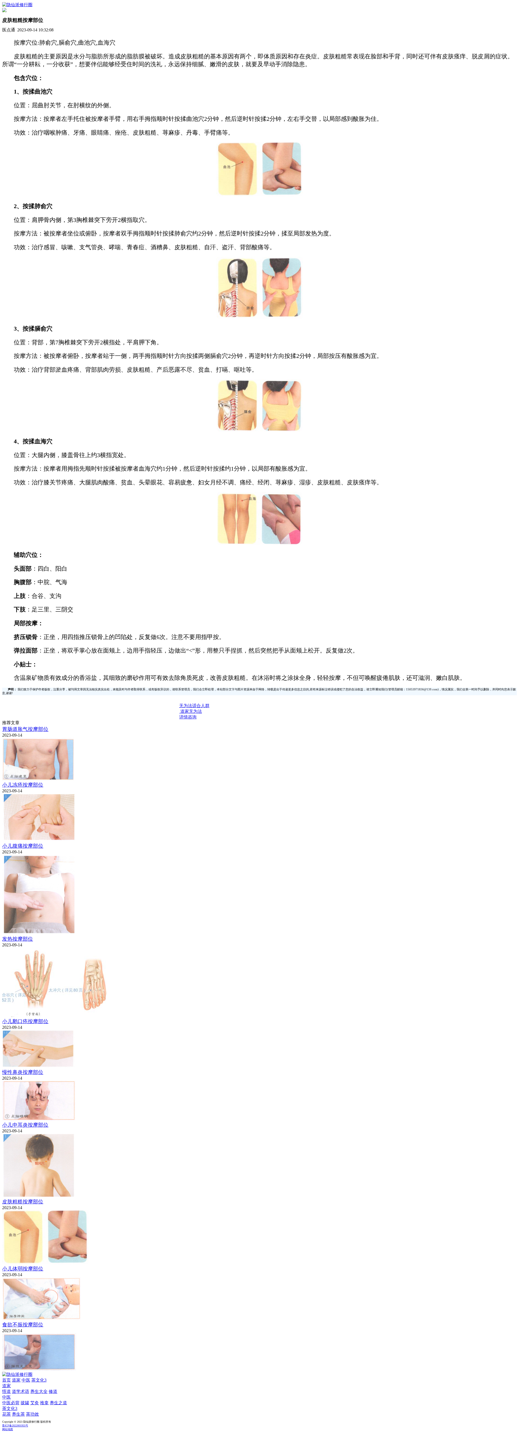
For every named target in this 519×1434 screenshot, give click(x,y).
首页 (6, 1380)
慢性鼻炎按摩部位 (22, 1072)
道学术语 (20, 1391)
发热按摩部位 (17, 939)
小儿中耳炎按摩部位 (25, 1125)
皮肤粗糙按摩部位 (22, 1202)
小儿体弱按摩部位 (22, 1269)
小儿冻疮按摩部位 (22, 785)
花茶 (6, 1414)
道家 (16, 1380)
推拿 (44, 1402)
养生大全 (39, 1391)
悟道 (6, 1391)
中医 (26, 1380)
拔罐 (25, 1402)
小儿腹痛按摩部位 (22, 846)
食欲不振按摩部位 (22, 1324)
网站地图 (7, 1429)
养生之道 (58, 1402)
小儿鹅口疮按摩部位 (25, 1021)
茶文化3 (38, 1380)
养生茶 (18, 1414)
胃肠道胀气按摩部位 (25, 729)
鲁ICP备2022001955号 (15, 1425)
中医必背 (10, 1402)
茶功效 (32, 1414)
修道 (53, 1391)
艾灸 (34, 1402)
